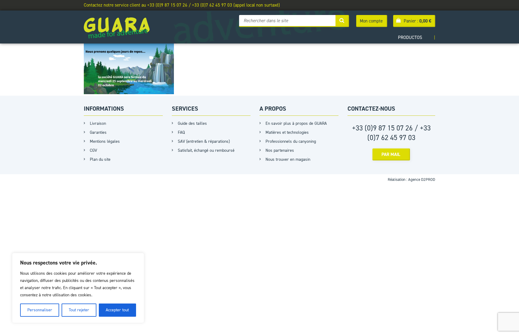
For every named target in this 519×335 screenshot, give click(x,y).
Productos (410, 37)
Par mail (390, 154)
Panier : (417, 21)
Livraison (98, 123)
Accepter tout (117, 310)
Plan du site (100, 159)
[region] (78, 288)
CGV (93, 150)
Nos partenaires (280, 150)
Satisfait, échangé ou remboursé (206, 150)
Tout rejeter (79, 310)
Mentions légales (105, 141)
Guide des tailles (192, 123)
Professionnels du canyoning (291, 141)
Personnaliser (39, 310)
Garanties (98, 132)
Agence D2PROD (421, 179)
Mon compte (371, 21)
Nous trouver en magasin (288, 159)
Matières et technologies (287, 132)
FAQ (181, 132)
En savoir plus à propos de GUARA (296, 123)
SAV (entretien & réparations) (204, 141)
